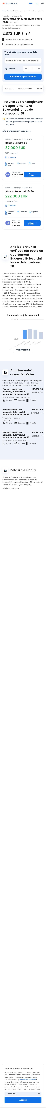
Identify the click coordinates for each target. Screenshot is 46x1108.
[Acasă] (9, 3)
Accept (23, 1100)
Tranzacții (9, 88)
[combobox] (23, 61)
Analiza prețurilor (25, 88)
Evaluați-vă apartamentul (23, 76)
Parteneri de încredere (28, 1080)
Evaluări (40, 88)
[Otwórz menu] (42, 3)
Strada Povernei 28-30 (19, 191)
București (36, 11)
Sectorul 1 (16, 25)
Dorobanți (25, 25)
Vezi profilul (31, 175)
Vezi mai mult (23, 349)
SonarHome (7, 11)
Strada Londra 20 (16, 143)
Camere (11, 68)
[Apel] (37, 3)
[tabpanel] (23, 182)
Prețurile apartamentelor (22, 11)
